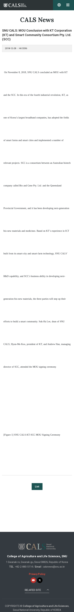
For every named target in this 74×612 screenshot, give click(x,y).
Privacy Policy (37, 574)
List (37, 486)
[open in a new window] (33, 580)
